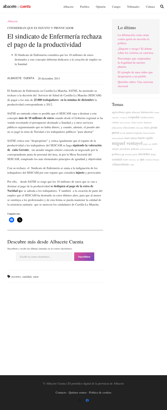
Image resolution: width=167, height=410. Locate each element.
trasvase (132, 159)
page (145, 143)
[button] (162, 6)
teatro (125, 159)
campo (156, 112)
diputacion (148, 122)
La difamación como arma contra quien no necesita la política (133, 39)
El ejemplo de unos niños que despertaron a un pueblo (135, 74)
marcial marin (149, 132)
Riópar (153, 154)
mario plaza (130, 138)
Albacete (12, 21)
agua (128, 112)
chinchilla (115, 117)
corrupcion (123, 117)
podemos (135, 148)
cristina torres (147, 117)
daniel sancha (137, 122)
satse (36, 276)
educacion (117, 127)
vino (132, 164)
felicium (139, 127)
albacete (136, 112)
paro (150, 144)
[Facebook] (87, 400)
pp (122, 154)
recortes (16, 276)
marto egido (145, 138)
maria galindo (117, 138)
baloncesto (147, 112)
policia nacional (146, 149)
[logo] (16, 7)
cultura (115, 122)
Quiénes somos (78, 392)
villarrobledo (120, 164)
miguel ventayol (127, 143)
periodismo (125, 148)
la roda (122, 133)
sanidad (26, 276)
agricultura (118, 112)
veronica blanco (152, 159)
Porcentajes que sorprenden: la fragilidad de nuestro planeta (134, 62)
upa (142, 159)
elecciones (129, 127)
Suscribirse (84, 256)
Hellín (147, 127)
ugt (138, 159)
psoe (135, 154)
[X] (80, 400)
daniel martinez (125, 122)
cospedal (133, 117)
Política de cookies (100, 392)
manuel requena (134, 132)
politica (116, 154)
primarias (128, 154)
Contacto (61, 392)
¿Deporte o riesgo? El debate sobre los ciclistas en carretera (135, 51)
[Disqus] (55, 327)
